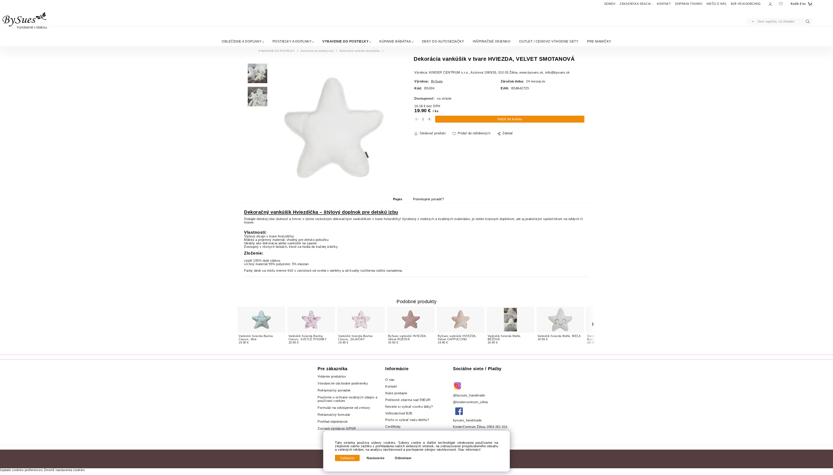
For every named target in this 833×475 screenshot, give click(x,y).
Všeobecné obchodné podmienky (343, 383)
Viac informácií (469, 449)
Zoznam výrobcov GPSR (337, 428)
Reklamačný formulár (334, 414)
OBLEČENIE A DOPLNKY (242, 41)
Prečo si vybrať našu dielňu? (407, 420)
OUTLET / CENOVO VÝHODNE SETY (548, 41)
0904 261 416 (497, 427)
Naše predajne (396, 393)
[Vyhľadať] (752, 21)
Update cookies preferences (21, 470)
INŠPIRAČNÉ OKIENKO (491, 41)
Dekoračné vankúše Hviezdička (359, 51)
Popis (397, 199)
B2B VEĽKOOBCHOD (746, 3)
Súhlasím (347, 458)
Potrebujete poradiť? (428, 199)
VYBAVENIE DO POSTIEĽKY (345, 41)
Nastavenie (375, 458)
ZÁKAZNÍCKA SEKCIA (635, 3)
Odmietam (403, 458)
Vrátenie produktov (332, 376)
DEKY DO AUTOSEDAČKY (443, 41)
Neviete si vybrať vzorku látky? (409, 406)
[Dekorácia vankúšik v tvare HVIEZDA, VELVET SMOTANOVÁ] (334, 129)
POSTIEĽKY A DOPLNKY (292, 41)
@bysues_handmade (469, 395)
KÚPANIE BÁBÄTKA (395, 41)
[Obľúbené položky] (781, 4)
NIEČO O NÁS (716, 3)
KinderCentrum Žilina (469, 427)
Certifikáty (393, 426)
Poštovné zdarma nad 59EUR (408, 400)
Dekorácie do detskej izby (317, 51)
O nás (390, 379)
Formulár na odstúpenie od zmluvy (344, 407)
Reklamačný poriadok (334, 390)
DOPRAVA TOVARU (688, 3)
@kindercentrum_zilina (471, 402)
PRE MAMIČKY (599, 41)
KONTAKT (664, 3)
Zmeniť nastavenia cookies (64, 470)
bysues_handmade (468, 420)
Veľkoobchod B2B (398, 413)
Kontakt (391, 386)
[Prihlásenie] (770, 4)
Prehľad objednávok (333, 421)
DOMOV (610, 3)
